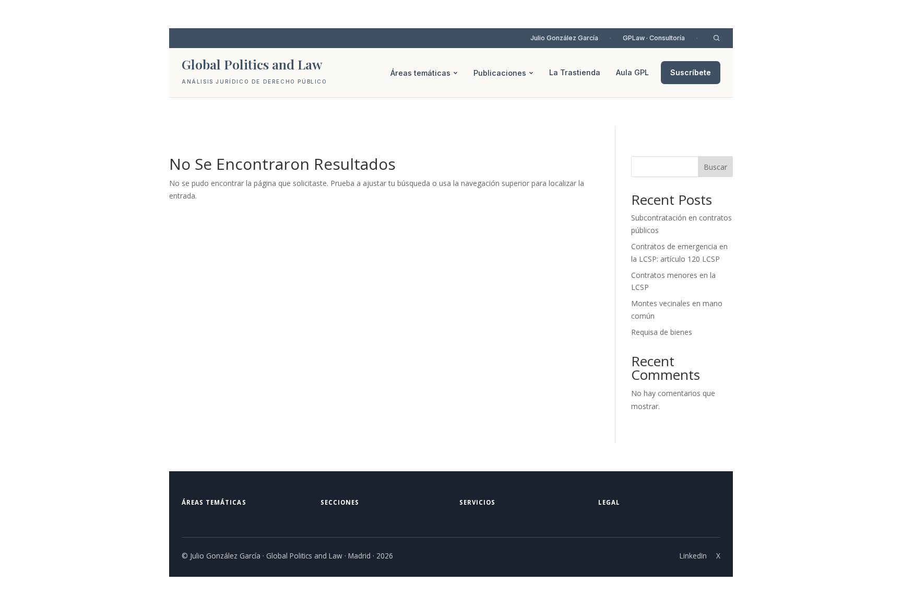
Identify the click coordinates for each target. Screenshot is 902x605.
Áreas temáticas (420, 72)
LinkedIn (693, 556)
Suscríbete (690, 72)
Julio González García (564, 38)
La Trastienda (574, 72)
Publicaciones (499, 72)
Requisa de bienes (661, 332)
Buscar (715, 167)
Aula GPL (632, 72)
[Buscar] (716, 38)
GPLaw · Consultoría (654, 38)
